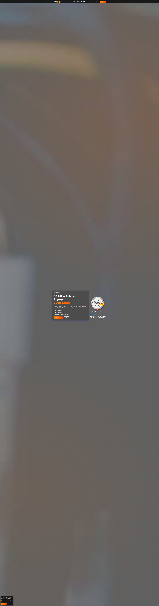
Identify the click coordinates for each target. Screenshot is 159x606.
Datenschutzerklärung (3, 600)
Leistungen (74, 1)
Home (54, 292)
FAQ (81, 1)
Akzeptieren (4, 603)
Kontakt (84, 1)
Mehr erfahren (66, 317)
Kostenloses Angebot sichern (58, 317)
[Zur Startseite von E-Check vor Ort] (58, 1)
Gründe (78, 1)
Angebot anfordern (103, 1)
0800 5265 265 (97, 1)
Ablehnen (10, 603)
